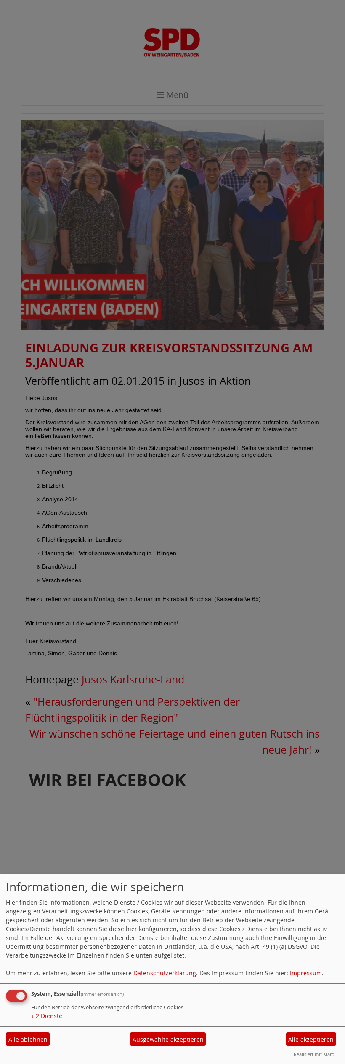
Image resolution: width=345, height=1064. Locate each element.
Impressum (306, 973)
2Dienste (46, 1016)
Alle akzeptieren (311, 1039)
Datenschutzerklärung (164, 973)
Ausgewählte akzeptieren (168, 1039)
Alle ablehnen (28, 1039)
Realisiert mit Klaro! (315, 1054)
